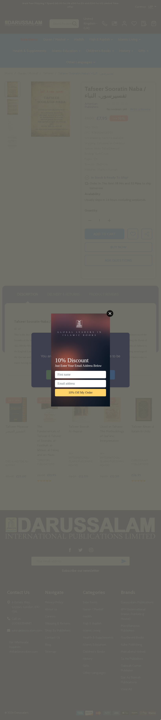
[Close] (110, 313)
